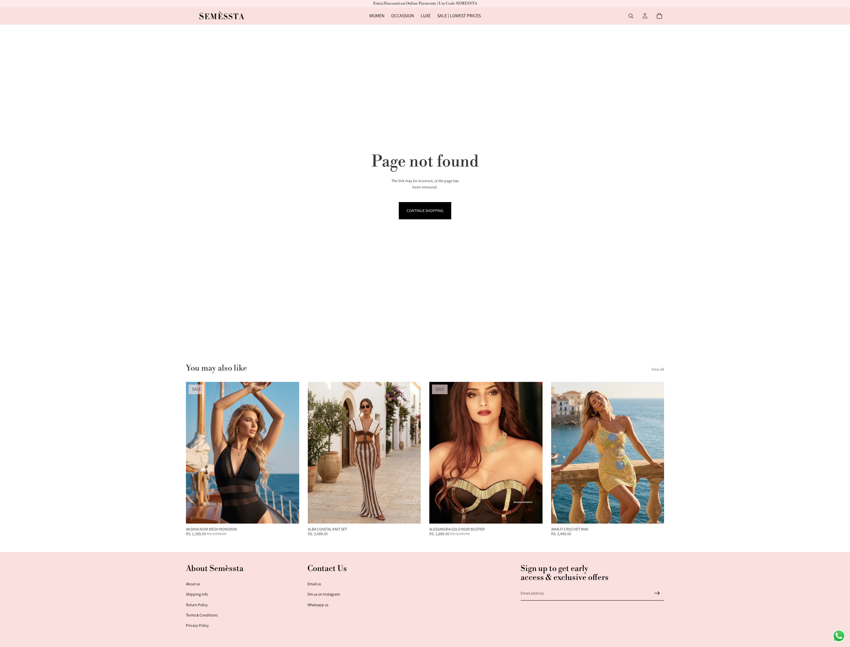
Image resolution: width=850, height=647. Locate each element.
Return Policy (197, 604)
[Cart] (659, 16)
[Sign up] (657, 593)
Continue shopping (425, 210)
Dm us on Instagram (323, 594)
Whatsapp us (317, 604)
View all (657, 369)
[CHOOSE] (289, 513)
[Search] (631, 16)
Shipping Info (197, 594)
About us (193, 583)
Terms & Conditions (202, 614)
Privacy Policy (197, 625)
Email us (314, 583)
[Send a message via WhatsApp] (839, 636)
